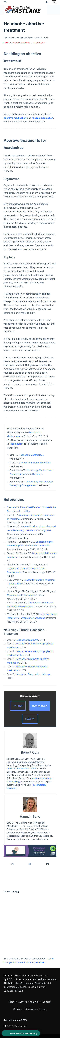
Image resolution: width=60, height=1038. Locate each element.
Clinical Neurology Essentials (35, 462)
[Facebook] (12, 864)
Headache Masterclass (31, 454)
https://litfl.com (15, 990)
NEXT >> (30, 718)
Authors (22, 1001)
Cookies (18, 1009)
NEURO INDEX (39, 705)
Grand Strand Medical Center (22, 768)
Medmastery (16, 443)
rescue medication (42, 117)
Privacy (43, 1009)
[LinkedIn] (48, 864)
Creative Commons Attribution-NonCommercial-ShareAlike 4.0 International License (30, 983)
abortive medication (15, 117)
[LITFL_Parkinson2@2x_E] (30, 850)
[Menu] (5, 2)
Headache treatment (27, 639)
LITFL (10, 979)
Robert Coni (9, 37)
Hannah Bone (26, 37)
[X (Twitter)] (30, 864)
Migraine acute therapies (20, 595)
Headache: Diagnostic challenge (33, 674)
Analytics (35, 1001)
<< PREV (18, 705)
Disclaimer (31, 1009)
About (12, 1001)
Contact (46, 1001)
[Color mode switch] (46, 2)
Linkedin (11, 788)
